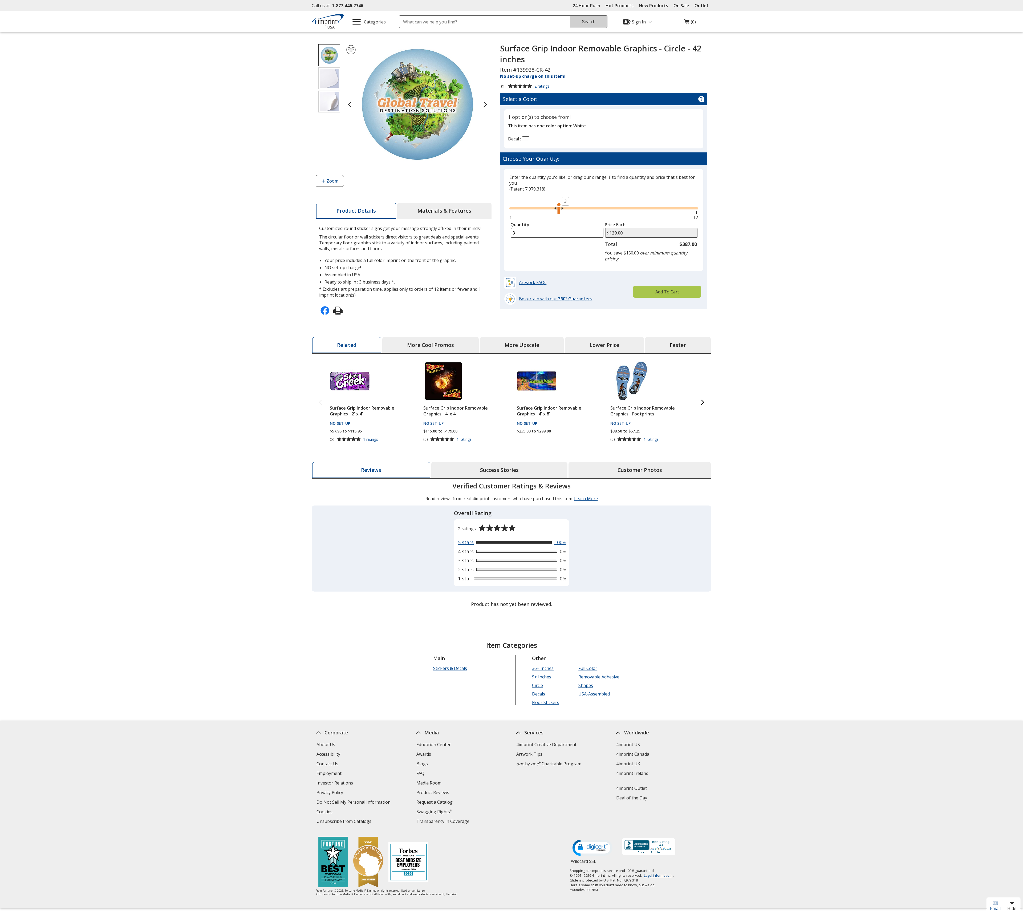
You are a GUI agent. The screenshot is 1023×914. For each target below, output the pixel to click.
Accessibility (328, 754)
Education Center (433, 744)
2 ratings (542, 86)
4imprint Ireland (632, 773)
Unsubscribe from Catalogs (344, 822)
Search (588, 21)
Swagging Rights (434, 812)
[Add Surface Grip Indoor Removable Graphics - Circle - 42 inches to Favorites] (351, 49)
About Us (325, 744)
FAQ (420, 773)
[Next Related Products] (702, 402)
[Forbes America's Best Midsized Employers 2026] (408, 862)
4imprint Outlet (631, 788)
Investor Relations (335, 783)
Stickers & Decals (450, 668)
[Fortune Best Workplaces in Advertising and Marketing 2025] (333, 863)
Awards (423, 754)
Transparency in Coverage (443, 822)
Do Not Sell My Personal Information (354, 802)
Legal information (658, 875)
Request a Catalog (434, 802)
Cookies (325, 812)
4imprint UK (628, 764)
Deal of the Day (631, 798)
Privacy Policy (330, 793)
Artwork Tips (529, 754)
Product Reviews (432, 792)
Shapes (585, 685)
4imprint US (628, 744)
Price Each (615, 225)
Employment (329, 773)
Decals (538, 694)
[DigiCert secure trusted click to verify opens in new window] (592, 848)
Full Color (587, 668)
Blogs (422, 764)
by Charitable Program (548, 764)
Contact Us (327, 764)
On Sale (681, 6)
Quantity (519, 225)
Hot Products (620, 6)
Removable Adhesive (598, 677)
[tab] (356, 211)
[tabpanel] (511, 546)
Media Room (428, 783)
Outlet (703, 6)
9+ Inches (541, 677)
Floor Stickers (545, 702)
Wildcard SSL (583, 863)
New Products (653, 6)
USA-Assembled (594, 694)
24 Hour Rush (586, 6)
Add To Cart (667, 292)
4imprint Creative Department (546, 744)
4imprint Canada (632, 754)
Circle (537, 685)
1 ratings (371, 439)
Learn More (586, 499)
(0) (690, 23)
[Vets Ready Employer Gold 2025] (368, 863)
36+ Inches (543, 668)
